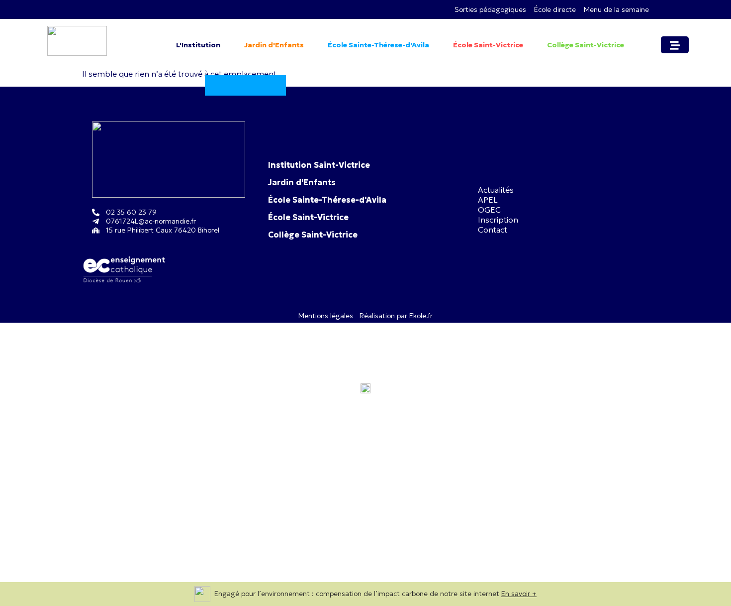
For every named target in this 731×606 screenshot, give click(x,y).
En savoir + (519, 593)
